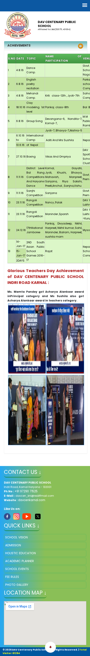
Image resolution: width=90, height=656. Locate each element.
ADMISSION (13, 545)
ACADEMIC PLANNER (19, 561)
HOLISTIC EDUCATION (20, 553)
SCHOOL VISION (16, 537)
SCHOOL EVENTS (17, 569)
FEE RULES (12, 577)
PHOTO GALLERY (16, 585)
